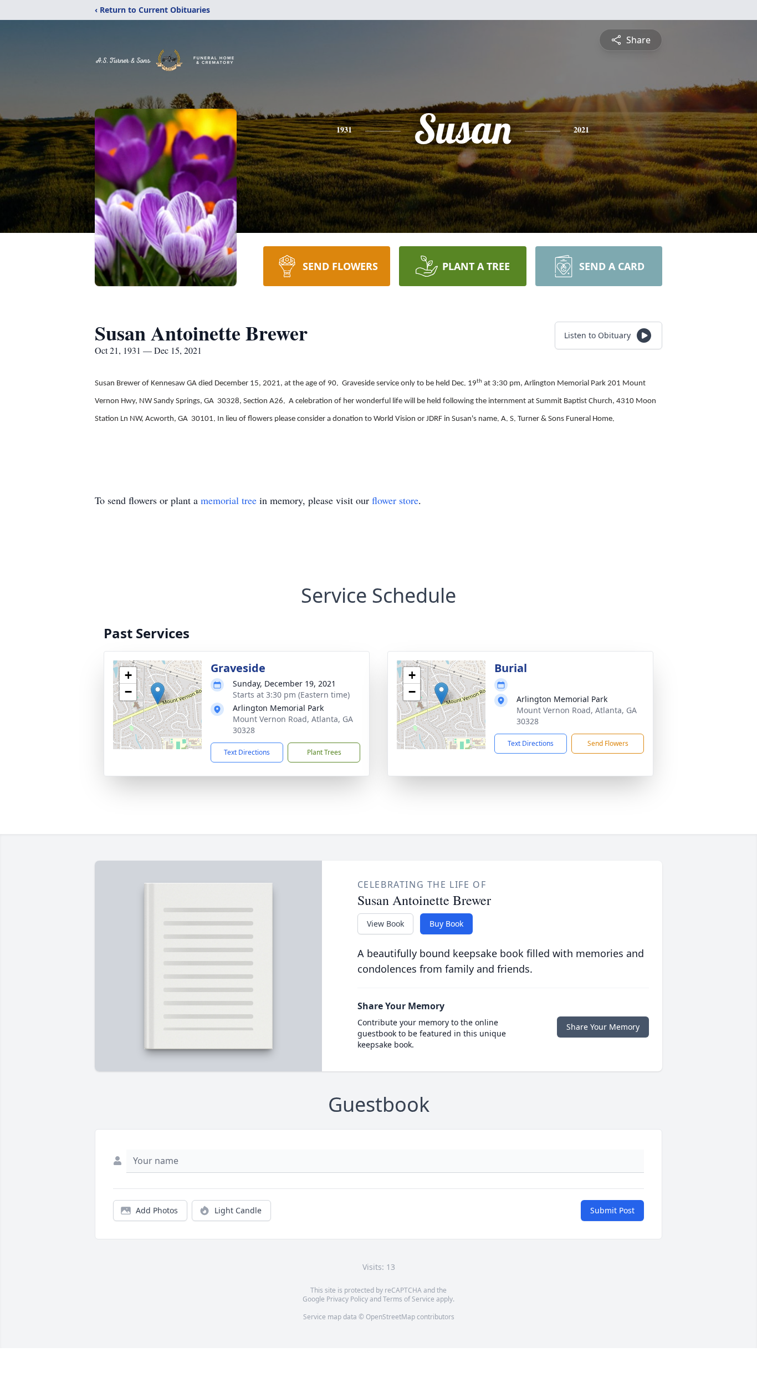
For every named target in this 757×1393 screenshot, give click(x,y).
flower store (395, 500)
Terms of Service (408, 1299)
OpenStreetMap (390, 1316)
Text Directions (247, 752)
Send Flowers (607, 743)
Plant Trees (324, 752)
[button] (158, 693)
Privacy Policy (347, 1299)
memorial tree (229, 500)
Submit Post (612, 1210)
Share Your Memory (603, 1026)
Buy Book (446, 923)
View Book (385, 923)
